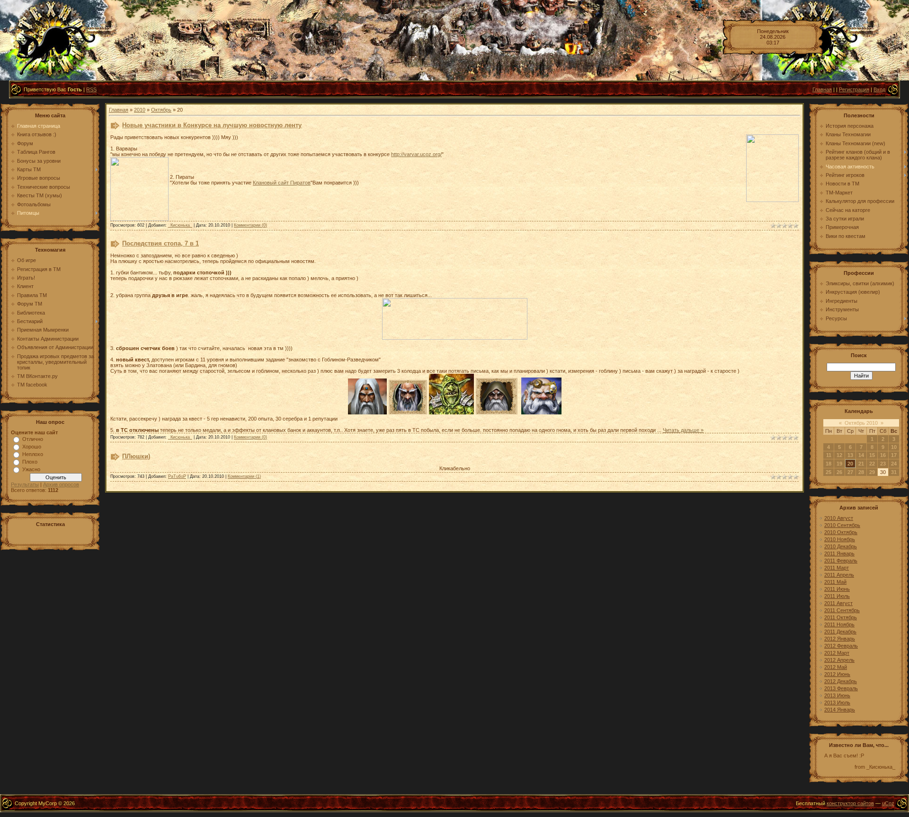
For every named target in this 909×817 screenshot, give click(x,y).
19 (839, 463)
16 (883, 455)
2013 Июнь (837, 695)
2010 (139, 110)
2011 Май (835, 582)
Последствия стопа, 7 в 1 (160, 243)
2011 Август (838, 603)
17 (894, 455)
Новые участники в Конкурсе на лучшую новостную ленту (212, 125)
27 (850, 472)
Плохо (29, 462)
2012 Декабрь (840, 681)
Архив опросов (61, 484)
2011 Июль (837, 596)
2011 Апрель (839, 575)
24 (894, 463)
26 (839, 472)
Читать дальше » (683, 430)
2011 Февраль (840, 560)
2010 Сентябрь (842, 525)
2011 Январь (839, 553)
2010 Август (838, 518)
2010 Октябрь (840, 532)
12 (839, 455)
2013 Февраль (841, 688)
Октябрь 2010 (861, 423)
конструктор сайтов (850, 803)
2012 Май (835, 667)
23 (883, 463)
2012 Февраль (841, 646)
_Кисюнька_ (180, 225)
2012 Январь (839, 638)
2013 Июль (837, 702)
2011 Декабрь (840, 631)
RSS (91, 89)
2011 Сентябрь (842, 610)
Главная (822, 89)
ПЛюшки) (136, 456)
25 (828, 472)
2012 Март (836, 653)
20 (850, 463)
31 (894, 472)
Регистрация (854, 89)
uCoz (888, 803)
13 (850, 455)
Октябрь (161, 110)
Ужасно (31, 469)
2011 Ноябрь (839, 624)
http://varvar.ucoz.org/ (416, 154)
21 (861, 463)
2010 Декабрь (840, 546)
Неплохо (32, 454)
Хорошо (31, 446)
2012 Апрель (839, 660)
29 (872, 472)
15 (872, 455)
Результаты (25, 484)
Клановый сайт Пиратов (282, 182)
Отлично (32, 439)
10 (894, 447)
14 (861, 455)
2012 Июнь (837, 674)
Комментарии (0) (250, 225)
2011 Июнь (837, 589)
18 (828, 463)
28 (861, 472)
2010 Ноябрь (839, 539)
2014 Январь (839, 709)
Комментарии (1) (244, 476)
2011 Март (836, 568)
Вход (879, 89)
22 (872, 463)
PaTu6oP (177, 476)
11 (828, 455)
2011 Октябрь (840, 617)
